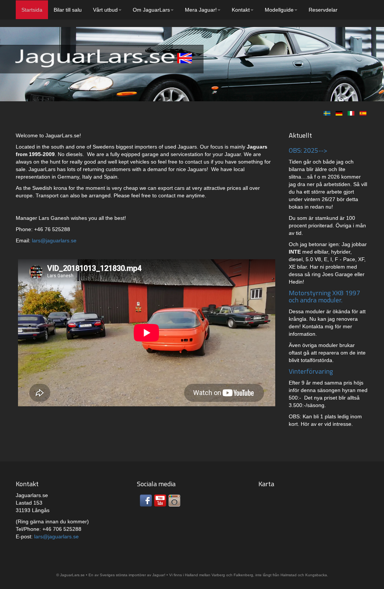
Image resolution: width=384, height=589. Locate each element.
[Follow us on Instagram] (174, 500)
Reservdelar (323, 10)
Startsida (31, 10)
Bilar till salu (68, 10)
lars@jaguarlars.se (54, 240)
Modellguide (279, 10)
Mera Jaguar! (201, 10)
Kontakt (241, 10)
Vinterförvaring (311, 371)
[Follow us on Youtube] (160, 500)
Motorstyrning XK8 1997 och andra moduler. (324, 296)
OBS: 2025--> (308, 150)
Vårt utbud (105, 10)
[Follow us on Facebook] (146, 500)
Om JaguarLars (151, 10)
